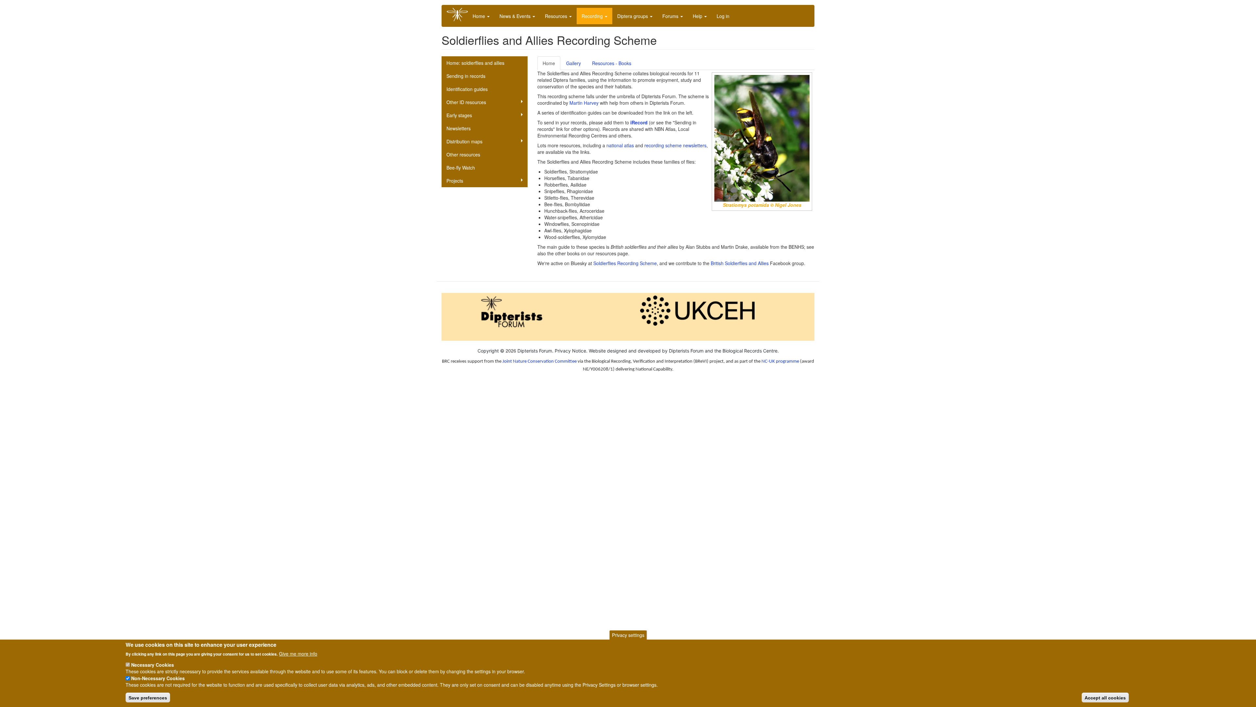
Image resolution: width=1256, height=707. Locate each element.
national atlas (620, 145)
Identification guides (467, 89)
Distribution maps (464, 141)
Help (698, 16)
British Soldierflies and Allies (740, 263)
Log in (723, 16)
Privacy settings (628, 635)
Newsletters (458, 128)
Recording (593, 16)
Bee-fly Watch (460, 167)
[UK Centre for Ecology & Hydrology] (697, 309)
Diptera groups (633, 16)
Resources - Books (611, 63)
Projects (454, 180)
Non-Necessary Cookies (158, 678)
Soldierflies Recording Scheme (625, 263)
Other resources (463, 154)
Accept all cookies (1105, 697)
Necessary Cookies (152, 665)
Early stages (459, 115)
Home (479, 16)
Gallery (573, 63)
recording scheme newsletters (675, 145)
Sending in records (465, 76)
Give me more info (298, 653)
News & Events (515, 16)
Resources (556, 16)
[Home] (460, 14)
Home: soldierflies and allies (475, 63)
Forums (671, 16)
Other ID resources (466, 102)
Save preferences (148, 697)
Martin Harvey (584, 103)
